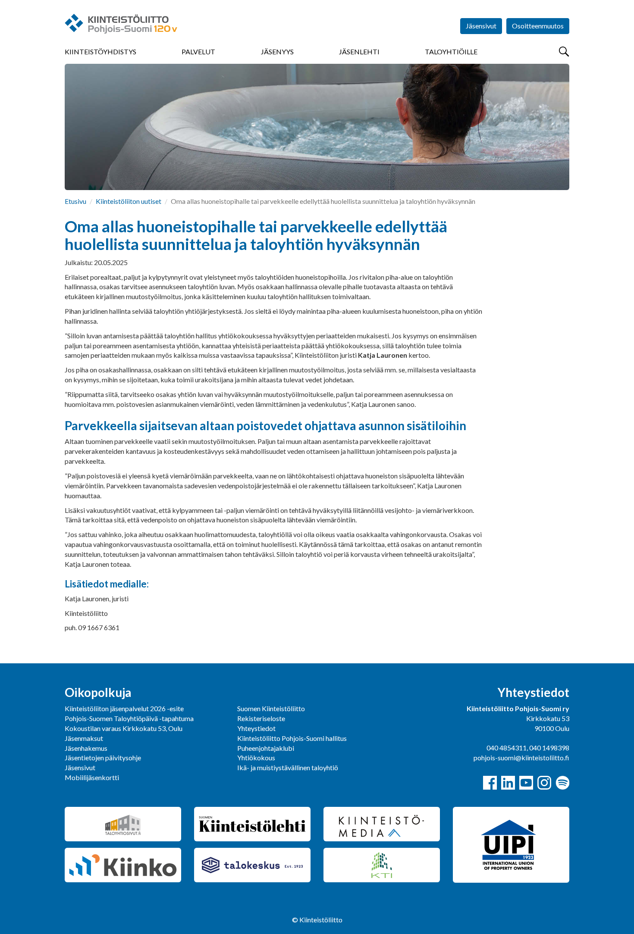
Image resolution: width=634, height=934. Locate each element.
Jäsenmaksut (84, 738)
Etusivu (75, 201)
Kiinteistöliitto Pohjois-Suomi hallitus (292, 738)
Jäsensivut (481, 26)
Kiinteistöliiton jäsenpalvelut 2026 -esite (124, 708)
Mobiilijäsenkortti (92, 777)
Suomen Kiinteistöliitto (271, 708)
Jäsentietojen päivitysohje (103, 757)
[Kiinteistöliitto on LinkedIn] (508, 783)
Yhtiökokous (256, 757)
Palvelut (198, 51)
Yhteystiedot (256, 728)
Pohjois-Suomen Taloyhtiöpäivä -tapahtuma (129, 718)
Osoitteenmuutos (538, 26)
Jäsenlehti (359, 51)
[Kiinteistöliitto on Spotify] (562, 783)
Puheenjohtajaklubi (265, 748)
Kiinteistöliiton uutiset (128, 201)
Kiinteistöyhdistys (100, 51)
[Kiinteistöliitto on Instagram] (544, 783)
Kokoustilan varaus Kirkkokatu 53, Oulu (123, 728)
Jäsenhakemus (86, 748)
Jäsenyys (277, 51)
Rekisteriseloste (261, 718)
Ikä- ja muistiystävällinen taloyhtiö (287, 767)
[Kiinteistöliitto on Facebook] (490, 783)
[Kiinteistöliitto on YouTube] (526, 783)
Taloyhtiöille (451, 51)
